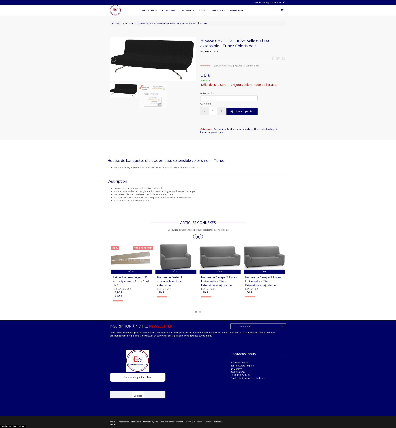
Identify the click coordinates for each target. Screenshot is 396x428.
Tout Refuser (186, 211)
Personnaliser (198, 220)
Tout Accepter (210, 211)
